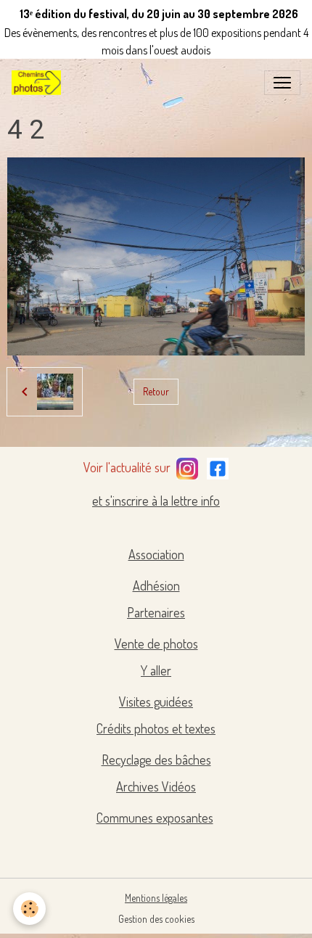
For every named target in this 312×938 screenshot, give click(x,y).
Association (156, 554)
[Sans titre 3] (187, 466)
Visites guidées (156, 701)
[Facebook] (218, 466)
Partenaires (156, 612)
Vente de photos (156, 643)
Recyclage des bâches (156, 760)
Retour (156, 391)
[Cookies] (29, 908)
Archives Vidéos (156, 786)
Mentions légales (156, 898)
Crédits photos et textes (156, 728)
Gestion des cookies (156, 919)
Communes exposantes (155, 818)
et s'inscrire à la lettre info (156, 501)
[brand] (39, 82)
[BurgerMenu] (282, 82)
